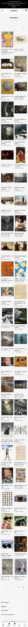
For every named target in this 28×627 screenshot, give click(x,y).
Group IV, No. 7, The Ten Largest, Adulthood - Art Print (7, 51)
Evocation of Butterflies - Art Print (7, 279)
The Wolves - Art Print (7, 326)
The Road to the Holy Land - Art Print (7, 234)
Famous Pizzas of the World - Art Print (20, 463)
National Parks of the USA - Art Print (20, 486)
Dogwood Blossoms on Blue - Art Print (20, 279)
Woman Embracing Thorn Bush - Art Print (7, 440)
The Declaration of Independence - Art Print (20, 303)
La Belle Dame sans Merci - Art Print (19, 97)
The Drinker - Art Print (20, 554)
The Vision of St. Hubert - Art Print (19, 395)
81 (18, 587)
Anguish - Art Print (6, 210)
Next (23, 587)
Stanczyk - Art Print (6, 165)
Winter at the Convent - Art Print (6, 554)
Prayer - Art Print (19, 49)
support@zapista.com (15, 1)
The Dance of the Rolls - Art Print (19, 234)
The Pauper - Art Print (7, 349)
